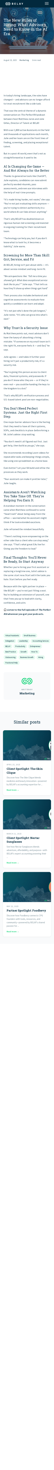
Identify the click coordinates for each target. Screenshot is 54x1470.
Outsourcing (10, 657)
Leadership (23, 641)
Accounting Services (41, 641)
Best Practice (10, 651)
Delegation (9, 641)
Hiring (40, 657)
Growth (24, 651)
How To (34, 651)
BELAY (7, 646)
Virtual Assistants (12, 635)
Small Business (29, 635)
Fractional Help (11, 662)
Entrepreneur (35, 646)
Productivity (20, 646)
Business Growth (26, 657)
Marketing (24, 60)
